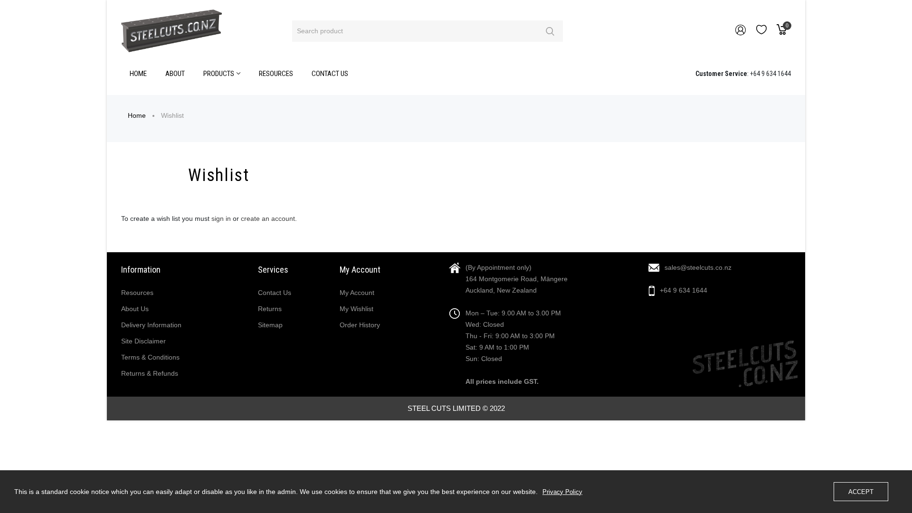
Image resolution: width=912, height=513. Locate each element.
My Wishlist (356, 309)
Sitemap (270, 325)
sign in (221, 218)
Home (137, 115)
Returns (270, 309)
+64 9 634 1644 (683, 290)
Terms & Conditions (150, 357)
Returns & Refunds (149, 373)
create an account (268, 218)
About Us (135, 309)
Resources (137, 292)
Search (550, 31)
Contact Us (274, 292)
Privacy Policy (562, 491)
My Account (357, 292)
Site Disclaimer (143, 341)
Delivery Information (151, 325)
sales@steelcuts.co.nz (698, 267)
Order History (360, 325)
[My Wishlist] (761, 32)
